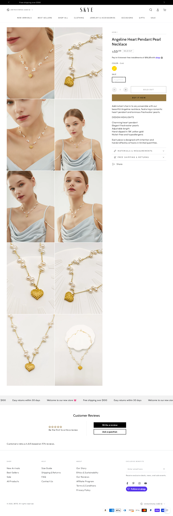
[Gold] (114, 68)
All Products (13, 481)
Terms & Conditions (86, 485)
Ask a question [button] (109, 431)
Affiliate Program (85, 481)
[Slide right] (164, 2)
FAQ (43, 476)
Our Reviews (82, 476)
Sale (9, 476)
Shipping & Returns (51, 472)
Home (114, 32)
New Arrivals (13, 468)
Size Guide (46, 468)
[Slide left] (9, 2)
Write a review (109, 425)
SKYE (16, 504)
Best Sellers (13, 472)
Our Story (81, 468)
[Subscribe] (164, 469)
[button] (150, 10)
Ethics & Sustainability (87, 472)
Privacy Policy (83, 490)
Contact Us (47, 481)
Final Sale (119, 79)
